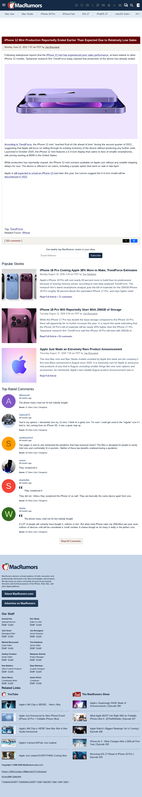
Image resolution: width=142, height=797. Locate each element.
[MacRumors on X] (92, 5)
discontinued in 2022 (16, 176)
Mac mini (9, 14)
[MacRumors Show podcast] (76, 5)
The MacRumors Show (96, 694)
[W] (9, 520)
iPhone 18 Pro (48, 14)
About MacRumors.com (19, 593)
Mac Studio (27, 14)
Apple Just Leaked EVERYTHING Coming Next (43, 755)
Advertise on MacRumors (20, 603)
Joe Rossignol (52, 47)
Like (35, 407)
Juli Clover (6, 631)
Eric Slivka (34, 619)
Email (4, 624)
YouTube (13, 694)
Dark (66, 782)
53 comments (65, 336)
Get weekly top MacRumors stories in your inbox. (71, 249)
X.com (10, 624)
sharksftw (24, 480)
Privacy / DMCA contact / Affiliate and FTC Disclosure (24, 771)
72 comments (65, 297)
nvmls (22, 460)
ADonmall (24, 395)
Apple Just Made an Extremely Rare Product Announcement (81, 349)
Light (60, 782)
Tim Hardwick (89, 274)
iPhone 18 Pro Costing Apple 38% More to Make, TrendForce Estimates (88, 270)
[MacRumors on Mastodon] (98, 5)
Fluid (40, 782)
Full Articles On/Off (27, 782)
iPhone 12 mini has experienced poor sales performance (77, 55)
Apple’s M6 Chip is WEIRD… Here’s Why (40, 704)
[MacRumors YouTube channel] (103, 5)
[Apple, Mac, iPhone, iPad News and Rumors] (25, 9)
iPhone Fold (69, 14)
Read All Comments (71, 541)
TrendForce (16, 229)
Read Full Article (48, 297)
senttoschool (26, 437)
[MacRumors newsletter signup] (120, 5)
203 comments (13, 240)
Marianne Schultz (38, 654)
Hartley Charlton (9, 654)
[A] (9, 407)
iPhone (26, 232)
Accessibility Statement (11, 776)
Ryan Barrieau (36, 666)
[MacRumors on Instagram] (82, 5)
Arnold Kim (7, 619)
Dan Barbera (7, 666)
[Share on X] (126, 241)
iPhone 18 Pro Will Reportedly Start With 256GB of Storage (80, 309)
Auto (55, 782)
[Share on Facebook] (134, 241)
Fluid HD (46, 782)
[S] (9, 450)
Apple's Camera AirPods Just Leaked (37, 742)
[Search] (133, 5)
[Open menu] (4, 5)
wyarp (22, 508)
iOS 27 (85, 14)
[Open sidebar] (138, 5)
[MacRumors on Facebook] (87, 5)
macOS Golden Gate (125, 14)
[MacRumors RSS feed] (114, 5)
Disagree (43, 407)
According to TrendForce (18, 144)
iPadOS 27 (102, 14)
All (138, 14)
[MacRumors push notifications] (109, 5)
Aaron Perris (35, 677)
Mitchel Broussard (10, 642)
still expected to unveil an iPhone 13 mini (36, 173)
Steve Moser (7, 677)
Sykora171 (24, 415)
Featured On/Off (10, 782)
